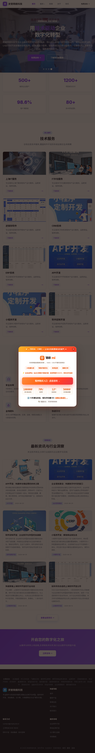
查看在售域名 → (61, 398)
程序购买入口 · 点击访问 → (47, 381)
